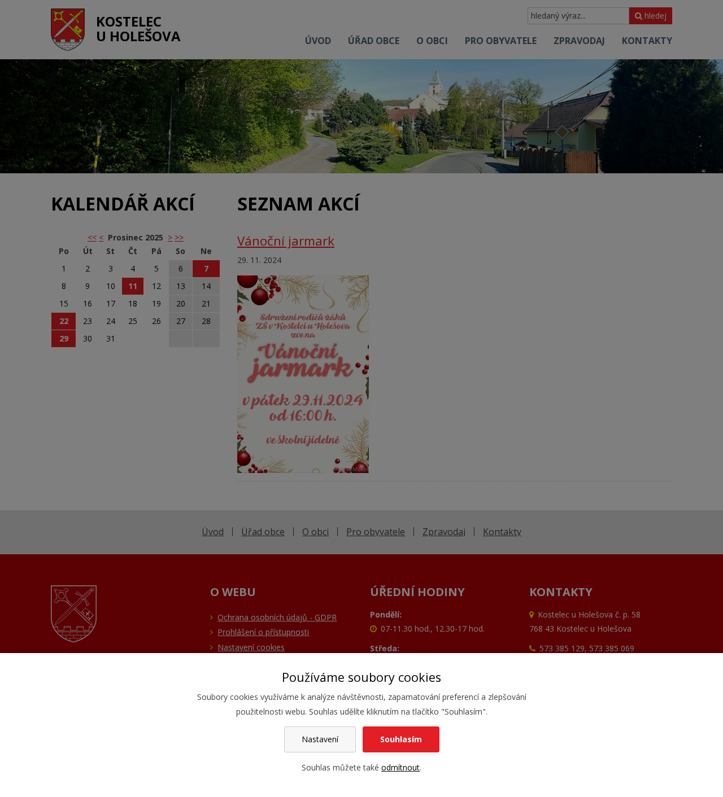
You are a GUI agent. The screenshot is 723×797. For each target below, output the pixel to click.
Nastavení (320, 739)
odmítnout (400, 767)
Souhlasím (401, 739)
